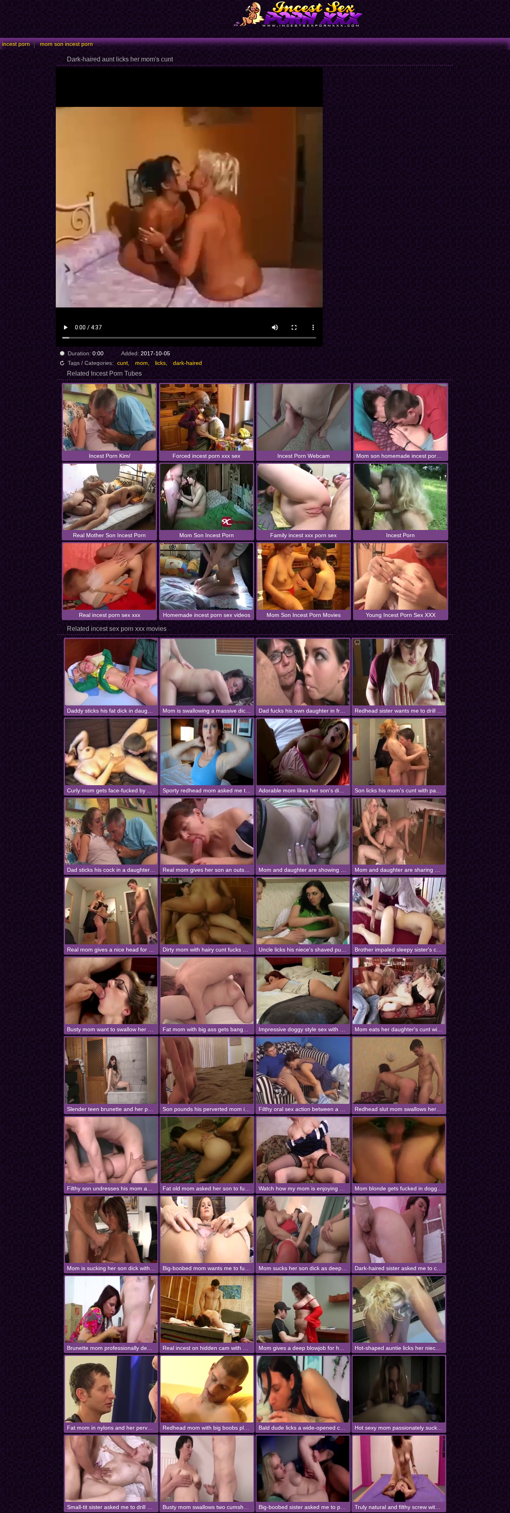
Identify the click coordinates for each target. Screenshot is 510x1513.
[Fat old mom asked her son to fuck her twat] (207, 1150)
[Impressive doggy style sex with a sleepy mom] (303, 990)
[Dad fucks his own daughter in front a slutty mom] (303, 672)
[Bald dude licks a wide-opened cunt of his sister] (303, 1389)
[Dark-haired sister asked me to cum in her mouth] (399, 1229)
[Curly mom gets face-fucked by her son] (111, 752)
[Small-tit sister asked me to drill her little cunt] (111, 1469)
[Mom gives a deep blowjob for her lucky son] (303, 1309)
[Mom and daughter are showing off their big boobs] (303, 831)
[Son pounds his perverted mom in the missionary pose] (207, 1070)
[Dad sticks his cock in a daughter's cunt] (111, 831)
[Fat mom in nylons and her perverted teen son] (111, 1389)
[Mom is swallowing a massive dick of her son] (207, 672)
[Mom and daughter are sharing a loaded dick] (399, 831)
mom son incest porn (66, 44)
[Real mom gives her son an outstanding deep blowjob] (207, 831)
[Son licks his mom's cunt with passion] (399, 752)
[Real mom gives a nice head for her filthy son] (111, 911)
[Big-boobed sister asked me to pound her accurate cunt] (303, 1469)
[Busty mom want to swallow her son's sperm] (111, 990)
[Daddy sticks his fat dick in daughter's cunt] (111, 672)
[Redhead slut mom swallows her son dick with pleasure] (399, 1070)
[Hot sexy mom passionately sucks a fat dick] (399, 1389)
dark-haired (187, 363)
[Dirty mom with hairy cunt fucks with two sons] (207, 911)
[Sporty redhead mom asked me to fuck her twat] (207, 752)
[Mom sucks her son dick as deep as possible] (303, 1229)
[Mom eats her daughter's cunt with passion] (399, 990)
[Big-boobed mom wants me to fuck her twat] (207, 1229)
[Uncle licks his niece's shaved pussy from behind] (303, 911)
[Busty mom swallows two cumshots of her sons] (207, 1469)
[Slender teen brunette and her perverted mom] (111, 1070)
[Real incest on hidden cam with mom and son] (207, 1309)
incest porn (16, 44)
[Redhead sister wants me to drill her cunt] (399, 672)
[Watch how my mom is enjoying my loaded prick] (303, 1150)
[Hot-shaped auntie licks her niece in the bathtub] (399, 1309)
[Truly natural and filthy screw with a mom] (399, 1469)
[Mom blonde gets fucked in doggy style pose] (399, 1150)
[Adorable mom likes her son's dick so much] (303, 752)
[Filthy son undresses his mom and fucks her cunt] (111, 1150)
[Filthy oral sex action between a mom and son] (303, 1070)
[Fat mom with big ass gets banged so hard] (207, 990)
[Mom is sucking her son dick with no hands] (111, 1229)
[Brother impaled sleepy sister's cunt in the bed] (399, 911)
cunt (122, 363)
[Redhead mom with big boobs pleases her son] (207, 1389)
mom (141, 363)
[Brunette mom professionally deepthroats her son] (111, 1309)
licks (160, 363)
